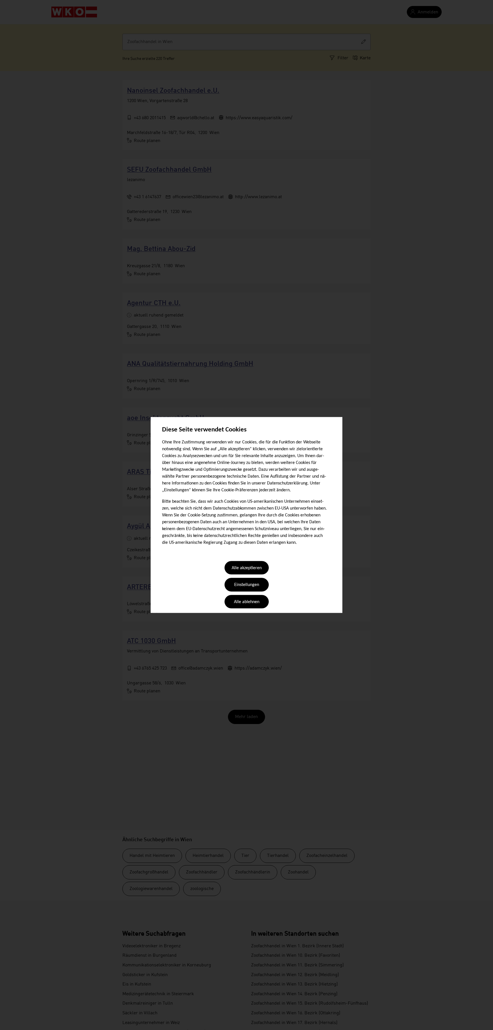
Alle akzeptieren (247, 568)
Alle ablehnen (246, 602)
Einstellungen (246, 585)
